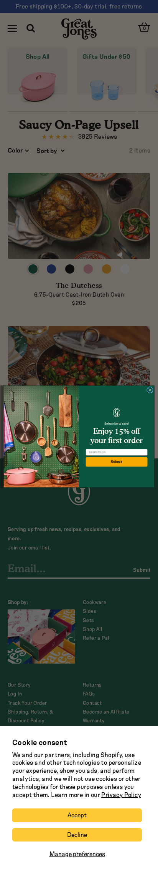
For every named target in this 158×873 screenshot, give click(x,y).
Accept (77, 815)
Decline (77, 834)
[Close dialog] (150, 390)
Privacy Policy (121, 794)
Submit (116, 461)
